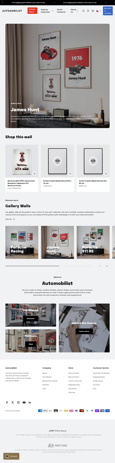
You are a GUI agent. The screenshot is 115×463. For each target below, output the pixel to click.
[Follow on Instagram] (18, 402)
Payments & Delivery (101, 373)
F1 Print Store (32, 10)
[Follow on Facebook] (6, 402)
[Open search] (83, 11)
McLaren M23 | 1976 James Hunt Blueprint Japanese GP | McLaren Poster (21, 183)
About (44, 373)
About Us (73, 10)
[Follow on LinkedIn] (29, 402)
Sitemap (71, 392)
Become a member (107, 11)
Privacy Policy (73, 373)
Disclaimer (72, 389)
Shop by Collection (45, 10)
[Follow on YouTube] (24, 402)
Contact (96, 385)
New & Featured (61, 10)
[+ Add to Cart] (34, 174)
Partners (45, 385)
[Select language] (98, 11)
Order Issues (98, 381)
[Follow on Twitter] (12, 402)
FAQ (94, 389)
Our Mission (47, 377)
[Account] (88, 11)
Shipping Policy (74, 385)
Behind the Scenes (49, 381)
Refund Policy (73, 377)
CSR (43, 389)
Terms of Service (75, 381)
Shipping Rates (99, 377)
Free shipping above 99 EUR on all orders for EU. (21, 2)
